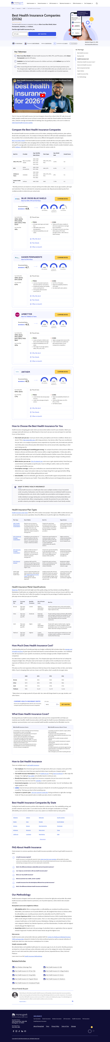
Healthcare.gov (44, 773)
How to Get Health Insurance (84, 65)
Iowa (27, 822)
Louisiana (28, 834)
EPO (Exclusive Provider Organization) (17, 551)
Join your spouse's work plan (39, 792)
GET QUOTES (66, 704)
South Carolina (61, 817)
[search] (96, 3)
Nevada (41, 822)
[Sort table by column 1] (18, 676)
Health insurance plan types (20, 513)
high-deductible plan (29, 440)
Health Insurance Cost (83, 59)
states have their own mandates (48, 859)
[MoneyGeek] (17, 3)
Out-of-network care (37, 461)
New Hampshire (43, 826)
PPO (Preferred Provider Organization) (17, 538)
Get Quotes (42, 34)
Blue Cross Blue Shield (18, 140)
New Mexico (42, 834)
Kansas (28, 826)
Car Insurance (37, 1018)
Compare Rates (62, 199)
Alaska (15, 822)
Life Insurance (66, 1018)
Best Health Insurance (82, 53)
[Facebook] (13, 1031)
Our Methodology (81, 77)
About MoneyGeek (39, 1026)
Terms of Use (65, 1026)
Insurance (19, 8)
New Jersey (42, 830)
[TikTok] (19, 1031)
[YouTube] (25, 1031)
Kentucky (28, 830)
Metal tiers (15, 590)
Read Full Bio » (22, 1001)
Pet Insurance (85, 1018)
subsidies (38, 781)
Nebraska (41, 817)
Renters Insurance (56, 1018)
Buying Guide (80, 56)
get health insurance (33, 765)
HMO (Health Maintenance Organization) (16, 525)
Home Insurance (46, 1018)
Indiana (28, 817)
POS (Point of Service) (16, 562)
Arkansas (15, 830)
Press (47, 1026)
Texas (58, 830)
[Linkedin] (72, 1001)
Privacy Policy (55, 1026)
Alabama (15, 817)
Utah (58, 834)
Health (24, 8)
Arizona (15, 826)
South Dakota (60, 822)
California (15, 834)
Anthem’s (18, 147)
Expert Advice (80, 71)
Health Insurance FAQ (82, 74)
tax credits (31, 776)
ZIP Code (47, 701)
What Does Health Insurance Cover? (86, 62)
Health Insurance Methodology (33, 956)
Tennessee (59, 826)
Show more (43, 839)
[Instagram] (16, 1031)
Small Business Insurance (40, 1021)
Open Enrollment (58, 773)
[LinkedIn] (22, 1031)
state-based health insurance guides (22, 123)
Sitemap (73, 1026)
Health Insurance (76, 1018)
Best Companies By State (83, 68)
